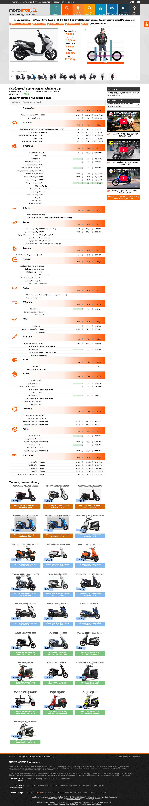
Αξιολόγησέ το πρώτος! (98, 24)
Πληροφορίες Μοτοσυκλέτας (42, 756)
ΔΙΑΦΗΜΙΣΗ (27, 2)
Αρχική (24, 756)
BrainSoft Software (73, 799)
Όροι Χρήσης (59, 792)
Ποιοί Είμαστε (33, 792)
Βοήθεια (78, 792)
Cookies (69, 792)
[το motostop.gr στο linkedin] (133, 2)
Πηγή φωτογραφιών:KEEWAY (19, 71)
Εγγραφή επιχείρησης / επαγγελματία (88, 785)
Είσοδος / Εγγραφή (35, 779)
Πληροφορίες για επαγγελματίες (58, 785)
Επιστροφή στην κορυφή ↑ (129, 756)
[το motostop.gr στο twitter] (131, 2)
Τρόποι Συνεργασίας (35, 785)
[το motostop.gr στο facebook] (136, 2)
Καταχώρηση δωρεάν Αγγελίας (57, 779)
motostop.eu (46, 792)
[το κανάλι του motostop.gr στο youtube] (138, 2)
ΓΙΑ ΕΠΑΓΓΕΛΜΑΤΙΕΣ (42, 2)
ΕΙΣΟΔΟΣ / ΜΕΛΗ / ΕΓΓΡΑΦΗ (63, 2)
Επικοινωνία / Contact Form (95, 792)
